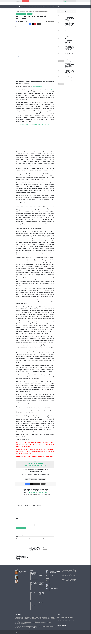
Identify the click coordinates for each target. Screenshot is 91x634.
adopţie (26, 6)
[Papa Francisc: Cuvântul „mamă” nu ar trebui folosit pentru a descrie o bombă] (35, 542)
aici (30, 453)
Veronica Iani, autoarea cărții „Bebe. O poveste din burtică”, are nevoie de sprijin (69, 72)
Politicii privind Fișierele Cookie (34, 627)
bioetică (45, 6)
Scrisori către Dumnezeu (54, 575)
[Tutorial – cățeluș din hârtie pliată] (47, 582)
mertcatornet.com (37, 86)
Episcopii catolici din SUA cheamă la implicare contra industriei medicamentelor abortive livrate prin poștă (70, 41)
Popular (65, 11)
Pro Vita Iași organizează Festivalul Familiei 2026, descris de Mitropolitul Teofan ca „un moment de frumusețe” (70, 25)
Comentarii (73, 11)
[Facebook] (30, 24)
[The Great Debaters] (47, 586)
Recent (60, 11)
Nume (17, 518)
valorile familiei (29, 13)
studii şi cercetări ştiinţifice (27, 11)
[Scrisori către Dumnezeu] (47, 578)
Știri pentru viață (20, 21)
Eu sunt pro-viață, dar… (54, 588)
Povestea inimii (68, 84)
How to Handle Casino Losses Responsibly (41, 593)
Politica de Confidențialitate (61, 625)
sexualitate (50, 6)
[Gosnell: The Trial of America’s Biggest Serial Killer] (47, 574)
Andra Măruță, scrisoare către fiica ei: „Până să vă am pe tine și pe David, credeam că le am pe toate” (48, 547)
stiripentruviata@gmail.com (38, 492)
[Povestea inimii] (61, 85)
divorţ (27, 479)
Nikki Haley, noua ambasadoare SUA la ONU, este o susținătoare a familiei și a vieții (22, 557)
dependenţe (55, 6)
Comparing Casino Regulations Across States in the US (41, 605)
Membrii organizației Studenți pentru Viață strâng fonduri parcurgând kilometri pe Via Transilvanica (70, 33)
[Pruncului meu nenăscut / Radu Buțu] (16, 582)
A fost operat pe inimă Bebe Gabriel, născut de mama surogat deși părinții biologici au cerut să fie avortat (69, 48)
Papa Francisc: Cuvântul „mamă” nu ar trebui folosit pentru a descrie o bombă (34, 548)
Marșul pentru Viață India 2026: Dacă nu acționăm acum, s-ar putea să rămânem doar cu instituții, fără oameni (69, 56)
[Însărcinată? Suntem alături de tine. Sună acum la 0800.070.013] (35, 137)
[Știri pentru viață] (18, 3)
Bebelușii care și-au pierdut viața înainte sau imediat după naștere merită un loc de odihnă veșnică (70, 17)
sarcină (22, 6)
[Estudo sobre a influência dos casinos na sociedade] (34, 579)
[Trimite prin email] (38, 24)
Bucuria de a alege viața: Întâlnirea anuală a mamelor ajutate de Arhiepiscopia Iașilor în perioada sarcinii (70, 79)
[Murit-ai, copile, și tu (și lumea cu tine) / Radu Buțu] (16, 578)
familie (34, 6)
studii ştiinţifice (34, 479)
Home (18, 11)
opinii (59, 6)
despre (19, 6)
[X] (33, 24)
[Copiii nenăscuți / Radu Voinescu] (16, 574)
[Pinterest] (35, 24)
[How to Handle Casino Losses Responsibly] (34, 599)
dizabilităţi (30, 6)
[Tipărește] (40, 24)
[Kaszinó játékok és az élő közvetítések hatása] (34, 589)
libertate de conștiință (40, 6)
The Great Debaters (53, 584)
